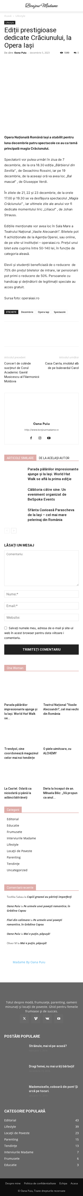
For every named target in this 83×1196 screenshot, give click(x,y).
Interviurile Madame (21, 838)
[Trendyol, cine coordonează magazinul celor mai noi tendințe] (22, 733)
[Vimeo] (35, 1018)
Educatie (13, 825)
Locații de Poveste (19, 851)
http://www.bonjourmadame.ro (41, 429)
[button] (7, 5)
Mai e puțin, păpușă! (37, 934)
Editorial (13, 819)
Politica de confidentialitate (40, 1183)
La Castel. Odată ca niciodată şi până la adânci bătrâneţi (17, 793)
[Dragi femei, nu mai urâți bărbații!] (15, 1071)
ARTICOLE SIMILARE (20, 458)
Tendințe (13, 864)
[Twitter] (31, 337)
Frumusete (14, 832)
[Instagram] (41, 438)
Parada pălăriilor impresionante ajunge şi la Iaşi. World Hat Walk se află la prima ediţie (53, 474)
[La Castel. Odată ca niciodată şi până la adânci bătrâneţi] (22, 772)
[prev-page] (7, 530)
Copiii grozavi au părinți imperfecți (49, 897)
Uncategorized (17, 870)
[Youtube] (50, 438)
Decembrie (27, 312)
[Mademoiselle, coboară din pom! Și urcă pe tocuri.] (15, 1092)
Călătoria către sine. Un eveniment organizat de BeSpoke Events (47, 494)
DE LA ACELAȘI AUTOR (54, 458)
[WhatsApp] (51, 337)
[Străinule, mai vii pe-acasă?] (15, 1051)
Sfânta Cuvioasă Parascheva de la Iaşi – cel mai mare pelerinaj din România (51, 515)
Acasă (7, 16)
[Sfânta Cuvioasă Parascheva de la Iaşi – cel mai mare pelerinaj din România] (15, 515)
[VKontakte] (47, 1018)
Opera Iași (43, 312)
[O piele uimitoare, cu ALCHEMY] (61, 733)
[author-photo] (41, 418)
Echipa (63, 1183)
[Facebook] (22, 337)
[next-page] (13, 530)
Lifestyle (20, 16)
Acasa (74, 1183)
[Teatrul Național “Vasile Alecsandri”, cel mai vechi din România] (61, 689)
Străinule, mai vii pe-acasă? (48, 1046)
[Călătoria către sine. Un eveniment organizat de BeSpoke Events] (15, 494)
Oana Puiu (20, 52)
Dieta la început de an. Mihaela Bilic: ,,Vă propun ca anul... (60, 793)
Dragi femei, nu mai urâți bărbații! (51, 1066)
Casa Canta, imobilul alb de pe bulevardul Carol (62, 366)
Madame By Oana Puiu (29, 962)
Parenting (14, 857)
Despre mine (13, 1183)
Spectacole (60, 312)
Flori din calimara (18, 920)
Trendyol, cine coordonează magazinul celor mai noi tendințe (21, 753)
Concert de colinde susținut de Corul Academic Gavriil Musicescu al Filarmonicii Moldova (21, 372)
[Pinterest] (41, 337)
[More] (61, 337)
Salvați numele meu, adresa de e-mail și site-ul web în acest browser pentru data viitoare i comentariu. (38, 632)
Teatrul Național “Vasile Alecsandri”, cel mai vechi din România (61, 709)
